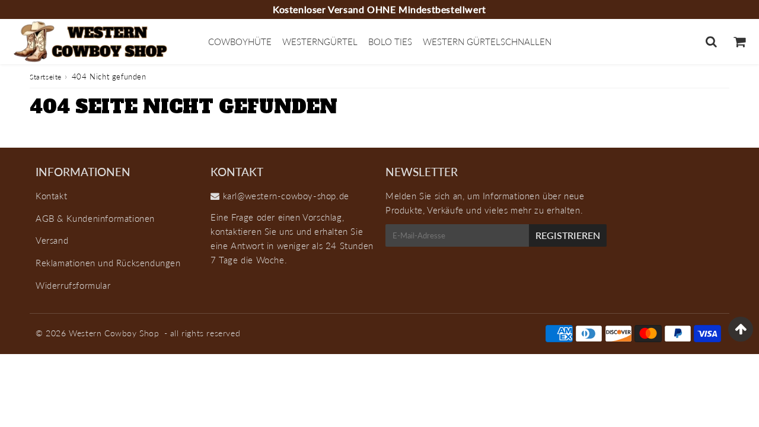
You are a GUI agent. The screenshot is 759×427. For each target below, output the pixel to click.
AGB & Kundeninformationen (95, 218)
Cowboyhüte (240, 41)
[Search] (711, 41)
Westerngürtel (320, 41)
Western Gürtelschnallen (487, 41)
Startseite (46, 76)
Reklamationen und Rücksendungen (108, 262)
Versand (52, 240)
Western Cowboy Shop (114, 333)
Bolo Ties (390, 41)
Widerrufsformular (73, 285)
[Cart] (739, 41)
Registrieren (567, 235)
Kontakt (51, 195)
